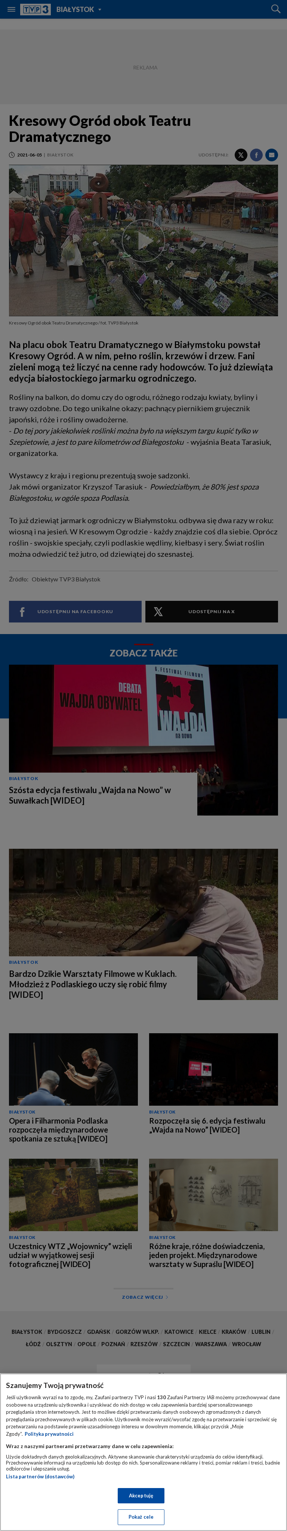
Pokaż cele (141, 1517)
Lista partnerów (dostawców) (40, 1476)
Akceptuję (141, 1496)
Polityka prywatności (49, 1434)
